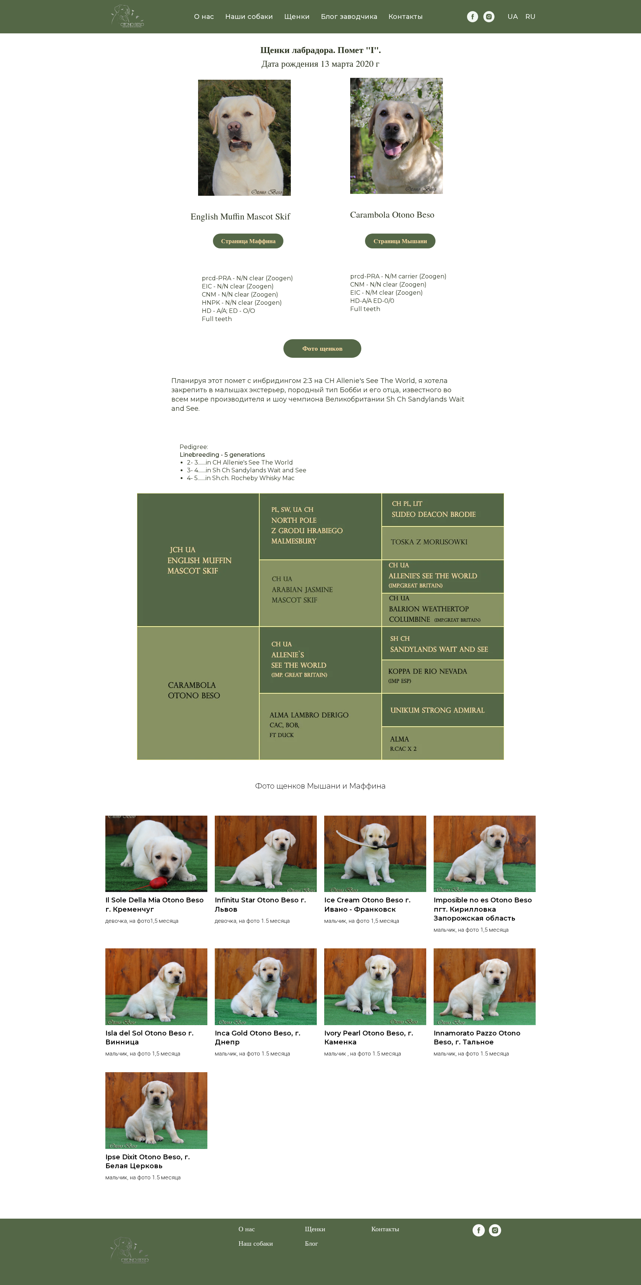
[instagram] (488, 16)
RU (530, 17)
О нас (204, 17)
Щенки (315, 1228)
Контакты (405, 17)
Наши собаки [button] (249, 17)
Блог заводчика (349, 17)
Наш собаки (256, 1243)
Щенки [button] (297, 17)
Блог (311, 1243)
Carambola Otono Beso (392, 214)
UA (512, 17)
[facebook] (472, 16)
